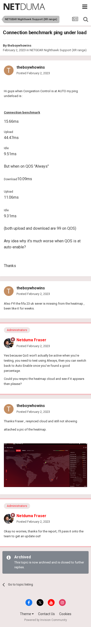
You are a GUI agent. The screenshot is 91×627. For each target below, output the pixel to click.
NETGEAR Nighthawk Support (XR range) (58, 50)
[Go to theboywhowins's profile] (9, 70)
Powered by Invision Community (45, 620)
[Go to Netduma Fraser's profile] (9, 343)
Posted (33, 73)
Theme (26, 614)
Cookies (65, 614)
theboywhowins (19, 45)
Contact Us (46, 614)
